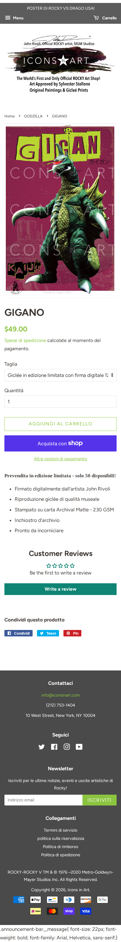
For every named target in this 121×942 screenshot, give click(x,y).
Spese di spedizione (25, 340)
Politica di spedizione (60, 854)
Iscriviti (100, 800)
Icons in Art (78, 889)
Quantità (13, 390)
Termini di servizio (60, 830)
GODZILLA (33, 116)
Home (9, 116)
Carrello (109, 18)
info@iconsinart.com (60, 695)
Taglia (10, 364)
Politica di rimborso (60, 846)
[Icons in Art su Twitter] (41, 748)
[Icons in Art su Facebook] (54, 748)
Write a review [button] (60, 589)
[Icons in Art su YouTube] (79, 748)
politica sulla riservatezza (60, 838)
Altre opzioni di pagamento (60, 458)
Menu (17, 18)
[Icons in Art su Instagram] (66, 748)
